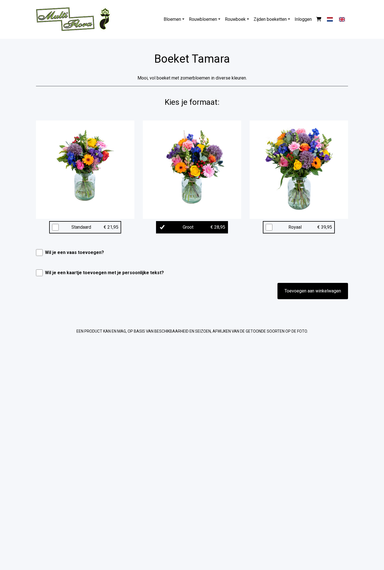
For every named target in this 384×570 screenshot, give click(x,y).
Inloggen (303, 19)
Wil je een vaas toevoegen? (74, 252)
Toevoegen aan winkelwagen (312, 291)
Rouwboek (235, 19)
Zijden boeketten (270, 19)
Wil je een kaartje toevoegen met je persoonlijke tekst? (104, 272)
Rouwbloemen (203, 19)
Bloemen (172, 19)
